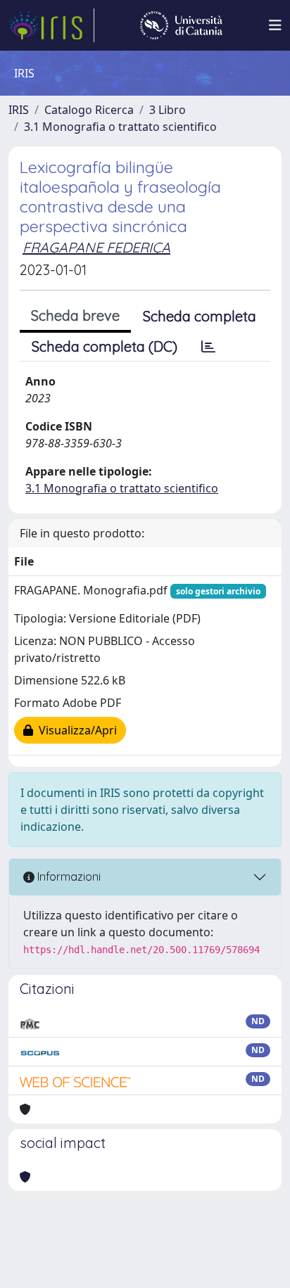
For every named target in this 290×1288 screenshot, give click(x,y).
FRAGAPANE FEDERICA (96, 247)
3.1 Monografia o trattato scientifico (120, 126)
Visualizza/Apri (75, 730)
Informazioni (67, 876)
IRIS (18, 109)
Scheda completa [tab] (199, 316)
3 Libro (167, 109)
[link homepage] (51, 25)
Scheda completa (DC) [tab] (104, 346)
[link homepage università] (181, 25)
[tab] (208, 347)
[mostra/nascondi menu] (275, 25)
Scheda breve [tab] (75, 315)
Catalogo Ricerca (89, 109)
